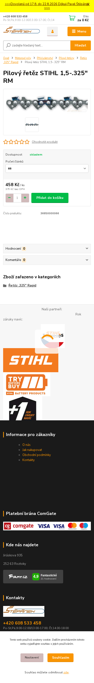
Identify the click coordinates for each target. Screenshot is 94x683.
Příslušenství (45, 58)
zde (66, 672)
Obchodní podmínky (36, 455)
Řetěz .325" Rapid (22, 285)
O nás (26, 445)
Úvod (6, 58)
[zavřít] (88, 4)
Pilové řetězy (66, 58)
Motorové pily (23, 58)
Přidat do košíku (49, 197)
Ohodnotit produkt (45, 142)
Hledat (80, 45)
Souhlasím (60, 657)
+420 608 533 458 (15, 16)
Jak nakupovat (32, 450)
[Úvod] (21, 31)
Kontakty (28, 460)
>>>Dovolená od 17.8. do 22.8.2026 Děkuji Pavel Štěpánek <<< (47, 6)
